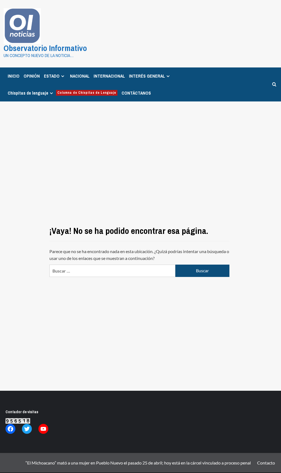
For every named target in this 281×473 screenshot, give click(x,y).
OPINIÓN (32, 76)
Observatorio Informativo (45, 48)
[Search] (274, 84)
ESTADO (52, 76)
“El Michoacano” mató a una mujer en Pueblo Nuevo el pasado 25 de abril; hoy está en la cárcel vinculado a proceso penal (138, 462)
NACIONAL (79, 76)
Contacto (266, 462)
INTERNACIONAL (109, 76)
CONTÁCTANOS (136, 93)
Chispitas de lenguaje (62, 93)
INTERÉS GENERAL (147, 76)
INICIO (13, 76)
